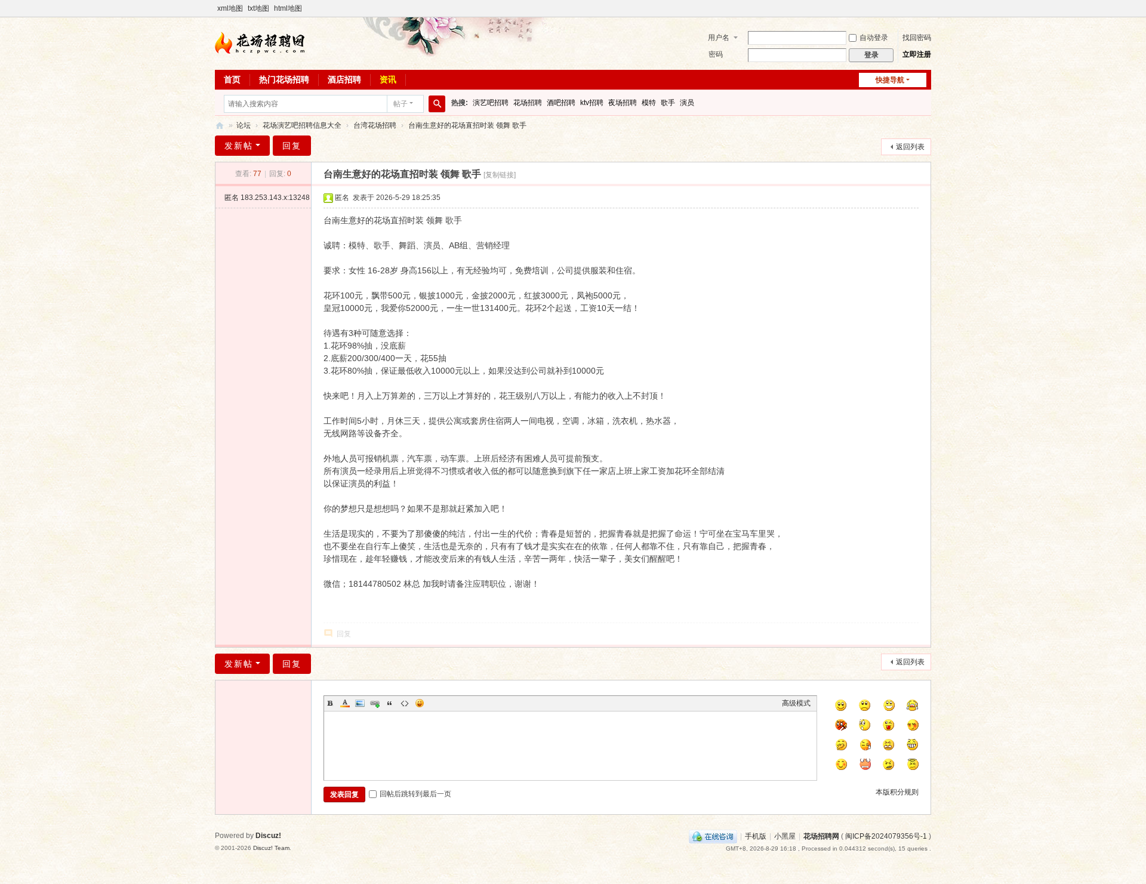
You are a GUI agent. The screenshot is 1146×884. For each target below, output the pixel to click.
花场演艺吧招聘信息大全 (302, 125)
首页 (232, 79)
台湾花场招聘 (374, 125)
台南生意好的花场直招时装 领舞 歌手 (467, 125)
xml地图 (230, 8)
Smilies (420, 703)
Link (375, 703)
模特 (649, 102)
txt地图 (258, 8)
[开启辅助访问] (928, 8)
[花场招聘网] (259, 42)
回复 (291, 145)
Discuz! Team (271, 848)
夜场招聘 (622, 102)
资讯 (388, 79)
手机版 (755, 836)
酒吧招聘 (561, 102)
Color (345, 703)
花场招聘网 (219, 125)
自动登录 (874, 37)
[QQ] (713, 836)
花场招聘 (527, 102)
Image (360, 703)
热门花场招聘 (284, 79)
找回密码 (916, 37)
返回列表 (910, 147)
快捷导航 (890, 80)
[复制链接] (499, 175)
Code (405, 703)
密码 (715, 54)
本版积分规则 (897, 792)
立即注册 (916, 54)
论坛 (243, 125)
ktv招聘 (591, 102)
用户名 (718, 37)
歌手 (668, 102)
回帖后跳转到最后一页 (415, 794)
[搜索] (437, 104)
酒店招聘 (344, 79)
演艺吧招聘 (491, 102)
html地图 (288, 8)
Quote (390, 703)
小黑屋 (785, 836)
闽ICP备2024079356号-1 (886, 836)
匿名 (267, 197)
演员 (687, 102)
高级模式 (796, 703)
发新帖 (238, 145)
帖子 (400, 104)
